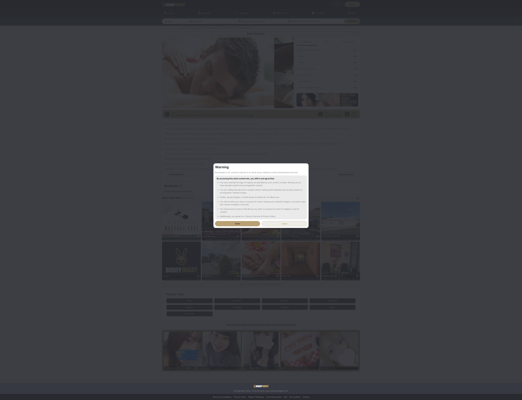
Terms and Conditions (222, 397)
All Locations (294, 397)
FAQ (285, 397)
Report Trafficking (256, 397)
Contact (306, 397)
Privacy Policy (240, 397)
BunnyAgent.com (280, 391)
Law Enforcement (273, 397)
